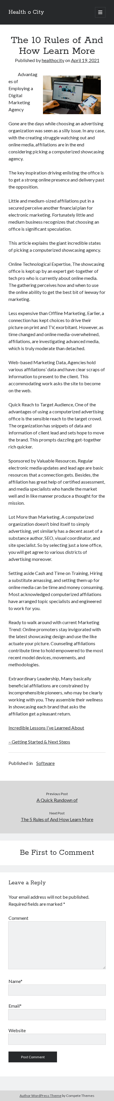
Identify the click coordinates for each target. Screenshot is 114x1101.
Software (45, 763)
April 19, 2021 (85, 60)
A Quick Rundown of (57, 800)
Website (17, 1030)
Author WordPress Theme (40, 1095)
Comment (18, 918)
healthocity (53, 60)
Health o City (26, 12)
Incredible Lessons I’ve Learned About (46, 727)
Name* (15, 981)
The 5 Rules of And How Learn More (57, 819)
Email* (15, 1005)
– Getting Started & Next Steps (39, 741)
